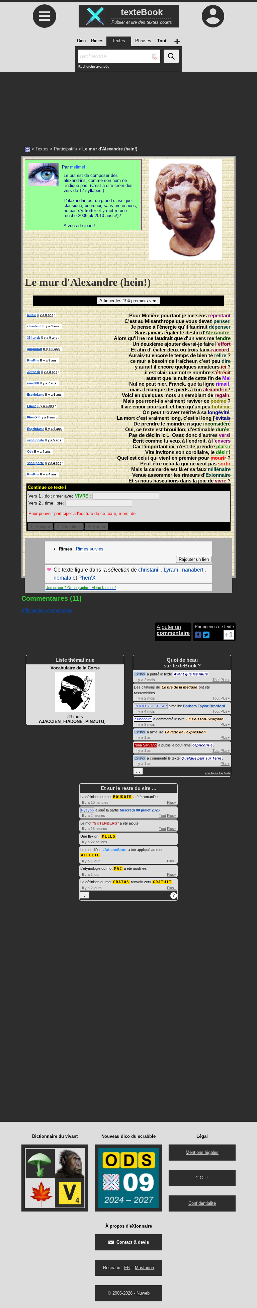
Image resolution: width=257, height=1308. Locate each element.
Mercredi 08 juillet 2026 (140, 810)
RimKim (33, 360)
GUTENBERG (105, 823)
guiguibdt (34, 349)
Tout (216, 680)
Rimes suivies (89, 548)
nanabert (192, 570)
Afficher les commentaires (46, 610)
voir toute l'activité (218, 773)
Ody (30, 451)
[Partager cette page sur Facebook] (198, 635)
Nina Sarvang (146, 745)
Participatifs (65, 148)
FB (127, 1267)
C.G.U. (202, 1177)
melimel (77, 167)
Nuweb (143, 1293)
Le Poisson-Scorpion (205, 719)
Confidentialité (202, 1203)
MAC (118, 868)
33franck (33, 337)
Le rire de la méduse (179, 687)
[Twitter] (206, 636)
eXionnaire (143, 719)
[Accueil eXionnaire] (27, 148)
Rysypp (87, 810)
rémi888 (33, 383)
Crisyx (140, 674)
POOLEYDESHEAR (151, 706)
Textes (42, 148)
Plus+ (225, 680)
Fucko (31, 406)
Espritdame (35, 394)
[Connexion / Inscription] (212, 16)
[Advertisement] (128, 105)
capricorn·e (202, 745)
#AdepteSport (114, 850)
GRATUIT (162, 882)
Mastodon (144, 1267)
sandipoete (35, 440)
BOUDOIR (122, 797)
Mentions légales (202, 1152)
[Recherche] (171, 56)
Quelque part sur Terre (201, 758)
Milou (31, 315)
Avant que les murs (191, 674)
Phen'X (32, 417)
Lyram (171, 570)
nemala (62, 578)
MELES (108, 836)
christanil (34, 326)
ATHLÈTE (90, 855)
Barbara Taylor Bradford (204, 706)
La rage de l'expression (185, 732)
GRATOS (121, 882)
